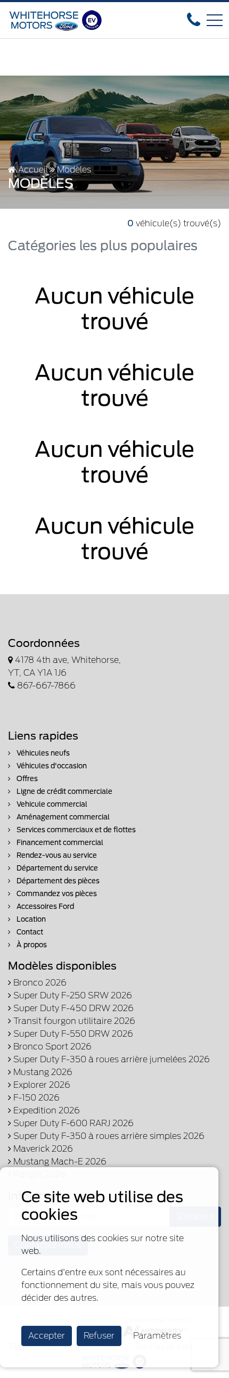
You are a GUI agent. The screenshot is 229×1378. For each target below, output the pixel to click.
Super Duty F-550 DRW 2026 (72, 1034)
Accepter (46, 1336)
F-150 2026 (35, 1098)
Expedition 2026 (45, 1110)
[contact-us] (193, 19)
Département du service (56, 868)
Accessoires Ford (44, 907)
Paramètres (157, 1336)
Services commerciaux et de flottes (75, 830)
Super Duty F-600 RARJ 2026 (72, 1123)
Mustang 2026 (41, 1072)
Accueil (32, 170)
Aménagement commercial (62, 817)
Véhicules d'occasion (51, 766)
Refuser (99, 1336)
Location (30, 919)
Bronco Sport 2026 (51, 1046)
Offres (26, 779)
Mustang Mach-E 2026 (59, 1161)
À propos (31, 945)
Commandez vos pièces (56, 894)
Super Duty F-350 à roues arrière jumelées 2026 (110, 1059)
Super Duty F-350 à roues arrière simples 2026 (108, 1136)
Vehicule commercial (51, 804)
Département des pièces (57, 881)
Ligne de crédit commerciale (63, 791)
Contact (29, 932)
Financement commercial (59, 843)
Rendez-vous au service (56, 855)
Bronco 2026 (39, 983)
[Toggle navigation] (214, 20)
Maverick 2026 (42, 1149)
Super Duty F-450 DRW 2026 (72, 1008)
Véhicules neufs (42, 753)
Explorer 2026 (40, 1085)
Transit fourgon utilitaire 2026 (73, 1021)
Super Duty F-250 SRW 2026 (71, 995)
